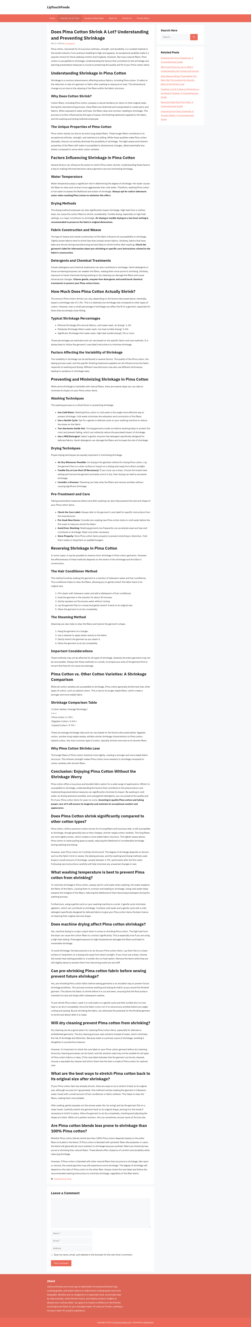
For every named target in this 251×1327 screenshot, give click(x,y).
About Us (113, 18)
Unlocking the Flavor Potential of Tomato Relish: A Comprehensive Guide (177, 115)
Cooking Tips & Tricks (69, 18)
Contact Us (127, 18)
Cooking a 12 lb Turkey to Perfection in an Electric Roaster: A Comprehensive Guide (180, 93)
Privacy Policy (143, 18)
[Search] (194, 37)
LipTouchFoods (58, 7)
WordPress (148, 1322)
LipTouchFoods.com (122, 1322)
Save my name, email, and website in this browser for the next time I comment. (93, 1254)
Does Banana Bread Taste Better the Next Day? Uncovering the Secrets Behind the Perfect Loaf (179, 80)
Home (52, 18)
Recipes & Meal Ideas (94, 18)
